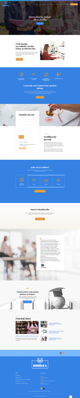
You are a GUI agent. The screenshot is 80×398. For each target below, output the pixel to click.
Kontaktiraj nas (27, 301)
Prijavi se (40, 23)
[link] (41, 388)
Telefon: (42, 379)
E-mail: (42, 382)
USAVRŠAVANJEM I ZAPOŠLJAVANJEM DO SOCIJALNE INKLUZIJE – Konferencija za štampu (56, 332)
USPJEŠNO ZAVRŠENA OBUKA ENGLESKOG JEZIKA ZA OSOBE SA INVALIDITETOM (55, 339)
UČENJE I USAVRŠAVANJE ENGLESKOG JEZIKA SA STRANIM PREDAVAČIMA (55, 323)
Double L (38, 396)
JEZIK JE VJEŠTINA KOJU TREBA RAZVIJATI (27, 336)
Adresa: (42, 376)
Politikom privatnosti (24, 145)
